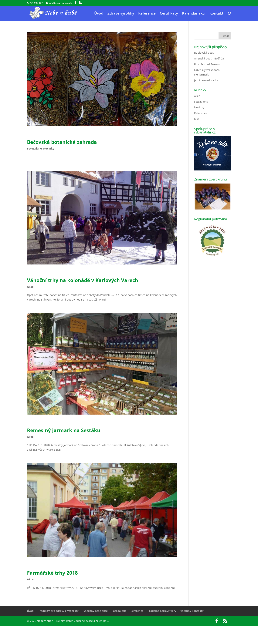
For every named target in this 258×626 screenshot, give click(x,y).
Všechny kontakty (192, 611)
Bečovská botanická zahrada (62, 142)
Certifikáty (169, 14)
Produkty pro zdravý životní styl (58, 611)
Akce (30, 286)
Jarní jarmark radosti (207, 80)
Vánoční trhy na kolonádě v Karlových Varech (82, 280)
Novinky (48, 148)
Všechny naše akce (95, 611)
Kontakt (216, 14)
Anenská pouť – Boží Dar (209, 58)
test (196, 119)
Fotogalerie (34, 148)
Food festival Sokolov (207, 64)
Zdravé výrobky (120, 14)
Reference (147, 14)
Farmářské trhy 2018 (52, 572)
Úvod (98, 14)
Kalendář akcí (193, 14)
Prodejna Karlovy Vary (162, 611)
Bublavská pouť (204, 52)
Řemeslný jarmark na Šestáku (63, 430)
